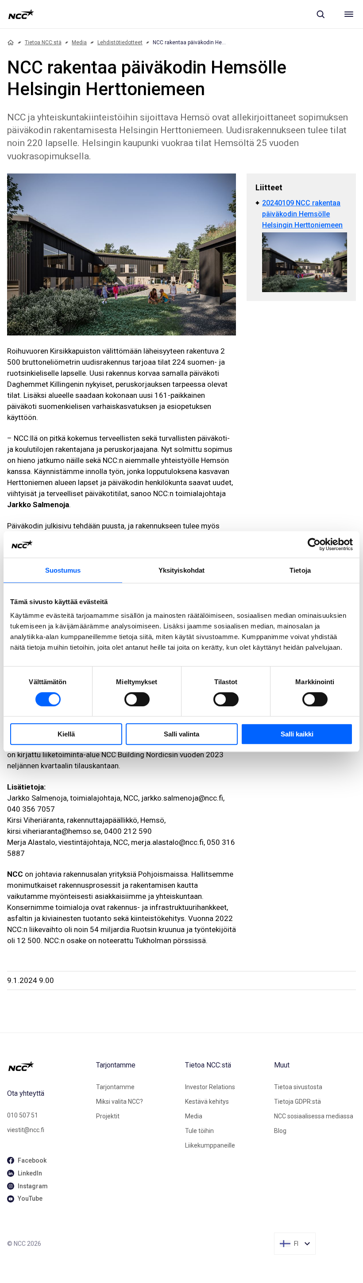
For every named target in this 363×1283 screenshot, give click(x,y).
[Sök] (320, 14)
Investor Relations (210, 1086)
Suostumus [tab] (63, 570)
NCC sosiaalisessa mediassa (313, 1116)
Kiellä (66, 734)
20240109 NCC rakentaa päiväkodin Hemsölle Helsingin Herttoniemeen (302, 214)
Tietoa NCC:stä (43, 42)
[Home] (10, 42)
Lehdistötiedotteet (120, 42)
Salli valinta (181, 734)
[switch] (137, 699)
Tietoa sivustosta (298, 1086)
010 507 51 (22, 1115)
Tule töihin (199, 1130)
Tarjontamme (115, 1086)
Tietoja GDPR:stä (297, 1101)
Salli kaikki (297, 734)
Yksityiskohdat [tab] (181, 570)
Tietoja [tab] (300, 570)
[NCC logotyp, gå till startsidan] (21, 14)
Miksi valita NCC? (119, 1101)
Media (79, 42)
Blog (280, 1130)
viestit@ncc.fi (25, 1129)
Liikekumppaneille (210, 1145)
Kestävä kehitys (207, 1101)
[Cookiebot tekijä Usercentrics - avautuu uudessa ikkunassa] (314, 544)
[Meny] (349, 14)
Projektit (108, 1116)
